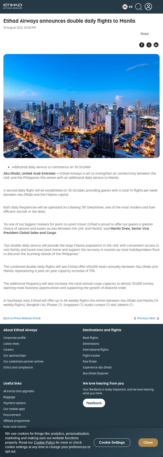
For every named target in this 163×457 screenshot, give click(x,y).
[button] (127, 6)
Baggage (9, 397)
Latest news (11, 344)
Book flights (90, 338)
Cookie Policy (44, 442)
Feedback (94, 403)
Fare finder (90, 361)
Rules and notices (14, 427)
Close (148, 442)
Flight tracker (91, 355)
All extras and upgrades (18, 391)
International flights (95, 349)
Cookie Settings (112, 442)
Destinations (91, 344)
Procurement (12, 415)
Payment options (14, 403)
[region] (81, 442)
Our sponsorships (14, 355)
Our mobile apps (14, 409)
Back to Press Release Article (22, 318)
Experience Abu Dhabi (97, 367)
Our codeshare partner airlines (23, 361)
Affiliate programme (16, 421)
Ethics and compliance (18, 367)
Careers (8, 349)
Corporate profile (14, 338)
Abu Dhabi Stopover (96, 373)
